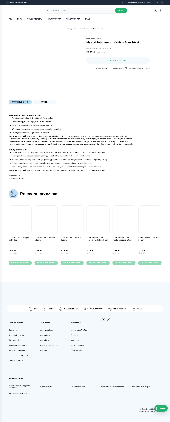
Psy (10, 19)
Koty (19, 19)
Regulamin (75, 335)
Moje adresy (44, 340)
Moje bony (44, 350)
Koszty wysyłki (14, 340)
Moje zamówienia (46, 330)
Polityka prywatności (16, 360)
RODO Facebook (77, 345)
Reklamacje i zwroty (16, 335)
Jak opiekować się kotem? (18, 393)
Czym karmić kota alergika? (141, 387)
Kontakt (155, 2)
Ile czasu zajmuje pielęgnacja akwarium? (19, 387)
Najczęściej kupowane (17, 350)
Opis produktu (20, 102)
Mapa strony (75, 340)
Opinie (44, 102)
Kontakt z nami (14, 330)
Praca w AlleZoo (77, 350)
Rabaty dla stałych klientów (19, 345)
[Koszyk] (161, 10)
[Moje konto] (155, 10)
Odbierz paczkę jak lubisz (18, 355)
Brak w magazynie (20, 263)
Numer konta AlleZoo (79, 330)
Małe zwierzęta (34, 19)
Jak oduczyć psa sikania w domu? (112, 387)
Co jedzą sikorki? (45, 387)
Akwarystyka (54, 19)
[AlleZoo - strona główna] (14, 10)
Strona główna (71, 29)
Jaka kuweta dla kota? (78, 387)
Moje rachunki (45, 335)
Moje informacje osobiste (49, 345)
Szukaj (121, 11)
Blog (149, 2)
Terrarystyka (73, 19)
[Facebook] (162, 2)
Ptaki (87, 19)
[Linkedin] (108, 319)
